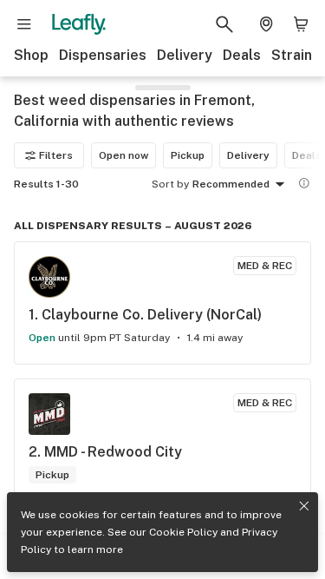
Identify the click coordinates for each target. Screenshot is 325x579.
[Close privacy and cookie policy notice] (304, 506)
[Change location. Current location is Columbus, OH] (266, 24)
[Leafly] (79, 24)
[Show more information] (304, 183)
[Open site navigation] (24, 24)
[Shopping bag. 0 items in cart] (300, 24)
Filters (56, 155)
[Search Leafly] (224, 24)
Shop (31, 55)
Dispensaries (102, 55)
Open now (123, 155)
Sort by (170, 184)
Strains (295, 55)
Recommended (231, 184)
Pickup (188, 155)
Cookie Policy (183, 532)
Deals (242, 55)
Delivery (184, 55)
